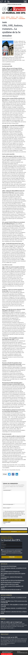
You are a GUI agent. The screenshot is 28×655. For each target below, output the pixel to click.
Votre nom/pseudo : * (8, 504)
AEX (17, 17)
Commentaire (7, 490)
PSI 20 (21, 17)
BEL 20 (12, 17)
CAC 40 (3, 17)
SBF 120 (8, 17)
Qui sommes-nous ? (7, 651)
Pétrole (3, 18)
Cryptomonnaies (13, 18)
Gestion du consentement (6, 654)
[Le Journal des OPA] (14, 10)
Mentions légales (6, 652)
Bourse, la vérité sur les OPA (9, 637)
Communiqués (21, 18)
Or (6, 18)
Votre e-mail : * (7, 507)
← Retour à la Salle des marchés (14, 4)
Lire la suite (11, 627)
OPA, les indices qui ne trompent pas (11, 622)
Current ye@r (7, 522)
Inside (4, 22)
